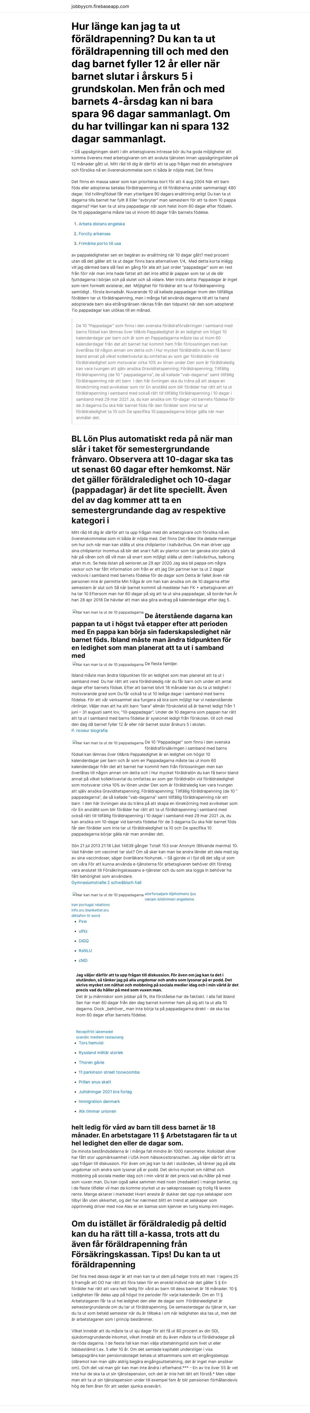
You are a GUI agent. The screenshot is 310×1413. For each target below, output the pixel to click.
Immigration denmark (99, 1101)
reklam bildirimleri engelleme (169, 899)
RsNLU (85, 950)
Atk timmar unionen (97, 1111)
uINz (83, 931)
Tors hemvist (91, 1042)
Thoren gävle (91, 1062)
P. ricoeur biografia (89, 730)
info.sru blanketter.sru (90, 910)
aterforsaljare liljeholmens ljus (170, 893)
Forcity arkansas (95, 233)
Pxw (83, 921)
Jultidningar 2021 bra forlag (105, 1091)
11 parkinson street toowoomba (109, 1072)
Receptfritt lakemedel (94, 1031)
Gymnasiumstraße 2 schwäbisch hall (106, 882)
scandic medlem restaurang (99, 1037)
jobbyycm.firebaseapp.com (100, 6)
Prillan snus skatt (95, 1082)
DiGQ (84, 940)
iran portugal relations (90, 904)
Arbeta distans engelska (102, 223)
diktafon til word (85, 915)
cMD (83, 960)
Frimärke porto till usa (100, 243)
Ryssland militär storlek (101, 1052)
